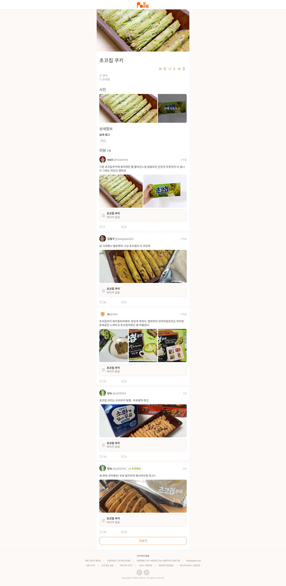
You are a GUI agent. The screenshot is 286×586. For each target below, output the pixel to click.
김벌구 (111, 239)
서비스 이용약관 (145, 565)
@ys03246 (119, 393)
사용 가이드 (90, 565)
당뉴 (109, 393)
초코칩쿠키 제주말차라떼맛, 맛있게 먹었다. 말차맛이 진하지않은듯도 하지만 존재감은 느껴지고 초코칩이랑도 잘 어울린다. (141, 323)
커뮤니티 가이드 (126, 565)
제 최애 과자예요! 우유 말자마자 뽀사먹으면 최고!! (127, 475)
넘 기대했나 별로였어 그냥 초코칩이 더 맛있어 (124, 246)
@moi (114, 314)
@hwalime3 (120, 160)
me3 (110, 160)
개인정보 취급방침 (165, 565)
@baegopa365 (124, 239)
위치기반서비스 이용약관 (190, 565)
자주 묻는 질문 (108, 565)
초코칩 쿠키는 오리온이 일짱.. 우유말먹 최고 (124, 400)
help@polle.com (193, 560)
